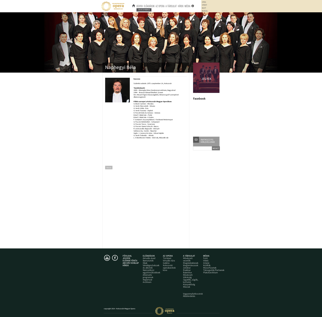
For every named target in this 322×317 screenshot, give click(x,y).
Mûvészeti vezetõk (188, 259)
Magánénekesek (190, 262)
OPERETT (204, 5)
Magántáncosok (190, 265)
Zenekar (187, 267)
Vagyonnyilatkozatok (193, 293)
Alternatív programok (148, 276)
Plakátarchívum (210, 272)
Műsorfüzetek (209, 267)
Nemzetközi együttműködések (151, 271)
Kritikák (207, 265)
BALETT (204, 8)
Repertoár (147, 279)
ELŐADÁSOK (149, 6)
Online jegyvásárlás (144, 10)
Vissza (108, 167)
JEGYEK (139, 6)
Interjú (206, 262)
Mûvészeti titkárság (188, 276)
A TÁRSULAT (171, 6)
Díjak (145, 262)
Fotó (205, 258)
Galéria (166, 262)
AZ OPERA (160, 6)
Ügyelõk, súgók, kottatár (190, 280)
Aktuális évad (149, 258)
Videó (205, 260)
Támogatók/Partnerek (213, 270)
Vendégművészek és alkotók (151, 266)
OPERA (204, 2)
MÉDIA (187, 6)
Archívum (147, 282)
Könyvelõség (189, 284)
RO (106, 14)
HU (103, 14)
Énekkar (187, 270)
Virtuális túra (169, 260)
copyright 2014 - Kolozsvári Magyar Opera (119, 308)
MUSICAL (205, 10)
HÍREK (181, 6)
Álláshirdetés (189, 296)
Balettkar (187, 272)
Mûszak (186, 286)
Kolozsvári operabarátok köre (169, 268)
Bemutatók (148, 260)
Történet (167, 258)
